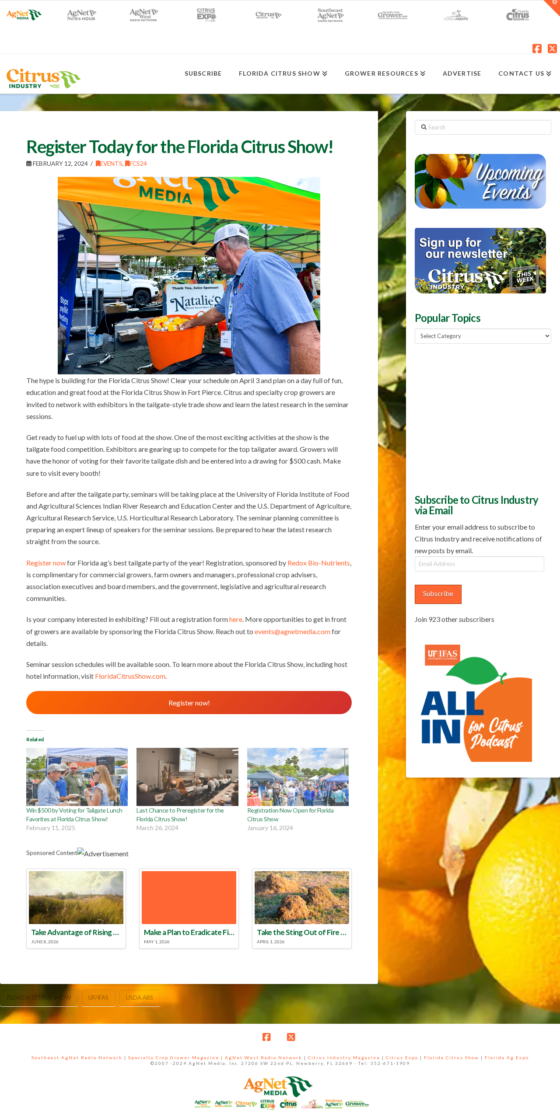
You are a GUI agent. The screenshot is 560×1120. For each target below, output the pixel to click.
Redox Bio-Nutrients (318, 562)
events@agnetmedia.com (292, 631)
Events (111, 163)
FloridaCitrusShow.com (130, 676)
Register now (46, 562)
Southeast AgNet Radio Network (77, 1057)
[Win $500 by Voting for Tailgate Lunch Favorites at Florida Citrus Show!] (77, 777)
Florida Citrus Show (39, 997)
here (235, 619)
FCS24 (138, 163)
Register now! (189, 702)
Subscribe (438, 593)
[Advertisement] (480, 417)
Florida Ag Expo (507, 1057)
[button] (551, 8)
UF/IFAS (98, 997)
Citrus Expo (402, 1057)
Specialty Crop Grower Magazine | (176, 1057)
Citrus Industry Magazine (344, 1057)
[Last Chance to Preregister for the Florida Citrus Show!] (187, 777)
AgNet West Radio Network (263, 1057)
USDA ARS (139, 997)
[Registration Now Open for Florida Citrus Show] (298, 777)
